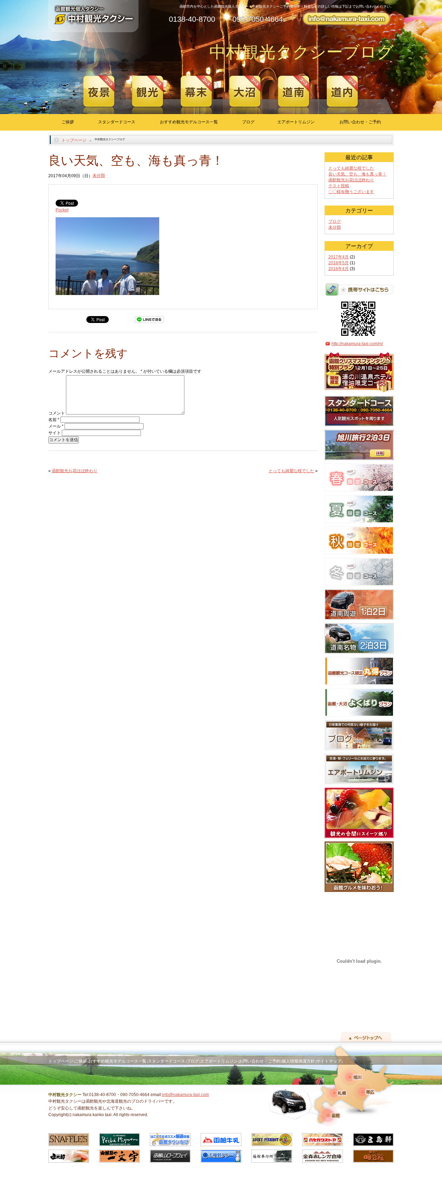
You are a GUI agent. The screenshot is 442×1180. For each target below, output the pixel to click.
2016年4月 (338, 268)
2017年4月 (338, 257)
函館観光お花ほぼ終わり (74, 470)
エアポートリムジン (296, 122)
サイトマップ (328, 1061)
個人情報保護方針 (298, 1061)
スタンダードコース (116, 122)
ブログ (248, 122)
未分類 (99, 175)
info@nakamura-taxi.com (185, 1094)
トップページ (73, 140)
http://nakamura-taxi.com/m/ (357, 343)
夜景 (99, 91)
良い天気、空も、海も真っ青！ (136, 160)
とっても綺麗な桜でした (291, 470)
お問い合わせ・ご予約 (360, 122)
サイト (54, 432)
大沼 (245, 91)
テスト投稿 (338, 185)
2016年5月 (338, 262)
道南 (294, 91)
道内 (342, 91)
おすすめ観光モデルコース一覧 (189, 122)
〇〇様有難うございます (351, 191)
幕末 (196, 91)
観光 (148, 91)
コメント (56, 413)
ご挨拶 (67, 122)
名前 (53, 419)
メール (56, 426)
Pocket (62, 210)
